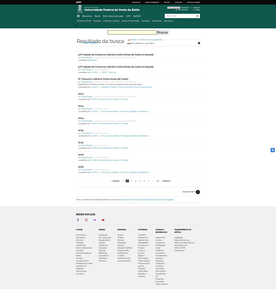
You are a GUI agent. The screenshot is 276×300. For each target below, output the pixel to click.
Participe (167, 2)
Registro (141, 256)
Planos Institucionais (84, 248)
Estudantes (157, 21)
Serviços (79, 258)
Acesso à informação (152, 2)
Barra (97, 16)
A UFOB (79, 230)
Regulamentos (104, 240)
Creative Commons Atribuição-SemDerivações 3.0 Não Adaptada (147, 200)
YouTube (103, 220)
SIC (157, 276)
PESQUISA (122, 230)
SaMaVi (137, 16)
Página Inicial (77, 26)
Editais (78, 256)
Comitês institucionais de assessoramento (124, 258)
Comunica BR (136, 2)
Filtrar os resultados (90, 43)
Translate (196, 8)
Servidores (168, 21)
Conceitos (142, 235)
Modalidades (143, 243)
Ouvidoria (146, 21)
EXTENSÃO (142, 230)
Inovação (79, 250)
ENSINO (102, 230)
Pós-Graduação (105, 238)
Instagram (86, 220)
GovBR (78, 2)
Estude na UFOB (84, 21)
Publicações (179, 250)
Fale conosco (81, 271)
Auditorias (160, 250)
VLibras (197, 10)
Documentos (143, 258)
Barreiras (87, 16)
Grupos (120, 235)
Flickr (94, 220)
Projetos (121, 238)
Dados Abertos (162, 284)
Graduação (103, 235)
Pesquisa (97, 21)
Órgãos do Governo (193, 2)
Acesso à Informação (130, 21)
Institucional (160, 238)
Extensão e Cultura (111, 21)
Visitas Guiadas (144, 261)
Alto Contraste (183, 10)
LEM (128, 16)
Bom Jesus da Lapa (113, 16)
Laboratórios (104, 256)
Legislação (178, 2)
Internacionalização (83, 253)
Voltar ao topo (189, 192)
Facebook (78, 220)
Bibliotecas (103, 253)
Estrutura (79, 240)
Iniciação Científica (125, 248)
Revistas (121, 240)
